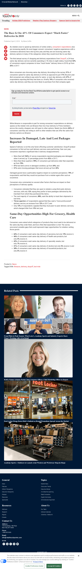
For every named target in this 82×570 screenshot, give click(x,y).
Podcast (4, 494)
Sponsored (5, 500)
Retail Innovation (45, 494)
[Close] (78, 555)
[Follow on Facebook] (68, 5)
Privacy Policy (38, 562)
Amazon (17, 267)
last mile (37, 267)
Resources (5, 497)
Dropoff (63, 59)
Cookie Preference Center (34, 566)
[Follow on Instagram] (77, 5)
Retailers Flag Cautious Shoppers (45, 20)
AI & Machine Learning (47, 492)
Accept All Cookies (54, 566)
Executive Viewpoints (8, 492)
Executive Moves (45, 489)
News (6, 29)
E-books (4, 517)
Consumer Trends (46, 486)
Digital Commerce (46, 497)
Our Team (43, 509)
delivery (24, 267)
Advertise (24, 2)
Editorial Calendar (46, 512)
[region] (41, 561)
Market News (44, 484)
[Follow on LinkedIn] (71, 5)
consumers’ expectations (61, 47)
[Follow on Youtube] (80, 5)
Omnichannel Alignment (48, 500)
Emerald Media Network (10, 2)
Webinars (4, 509)
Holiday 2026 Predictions (21, 20)
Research (4, 512)
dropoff (30, 267)
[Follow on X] (74, 5)
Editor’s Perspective (7, 489)
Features (4, 486)
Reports (4, 514)
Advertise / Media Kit (47, 514)
